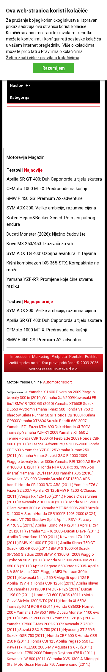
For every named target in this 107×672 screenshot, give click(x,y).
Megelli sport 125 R (72, 577)
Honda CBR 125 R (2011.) (54, 583)
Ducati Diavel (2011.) (81, 531)
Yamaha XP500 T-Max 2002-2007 (34, 624)
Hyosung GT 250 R (79, 629)
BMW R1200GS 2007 (36, 618)
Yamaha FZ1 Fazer (22, 426)
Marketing (40, 356)
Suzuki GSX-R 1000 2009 (66, 455)
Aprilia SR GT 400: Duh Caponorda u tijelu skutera (54, 179)
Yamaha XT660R (68, 403)
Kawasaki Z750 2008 (24, 653)
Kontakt (76, 356)
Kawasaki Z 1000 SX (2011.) (43, 502)
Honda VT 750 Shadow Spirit (31, 519)
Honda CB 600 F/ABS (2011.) (58, 595)
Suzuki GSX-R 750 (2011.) (41, 629)
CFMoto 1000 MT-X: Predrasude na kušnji (47, 188)
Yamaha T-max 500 (49, 409)
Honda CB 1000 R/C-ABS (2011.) (45, 485)
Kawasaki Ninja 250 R (37, 577)
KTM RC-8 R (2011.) (38, 606)
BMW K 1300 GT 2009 (62, 554)
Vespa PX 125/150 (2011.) (41, 496)
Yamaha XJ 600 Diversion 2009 (55, 392)
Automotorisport (57, 382)
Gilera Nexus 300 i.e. (24, 508)
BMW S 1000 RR (64, 548)
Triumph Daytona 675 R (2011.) (69, 653)
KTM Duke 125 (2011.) (62, 589)
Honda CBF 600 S (62, 635)
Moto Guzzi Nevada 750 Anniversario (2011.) (52, 664)
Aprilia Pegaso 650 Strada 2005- (59, 566)
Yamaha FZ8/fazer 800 (40, 473)
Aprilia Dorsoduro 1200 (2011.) (33, 537)
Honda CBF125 (42, 641)
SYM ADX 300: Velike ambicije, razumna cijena (51, 208)
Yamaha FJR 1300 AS (72, 461)
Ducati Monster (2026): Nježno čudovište (46, 234)
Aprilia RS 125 (44, 490)
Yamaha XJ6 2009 (58, 397)
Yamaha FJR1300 (28, 589)
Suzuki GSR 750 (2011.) (27, 635)
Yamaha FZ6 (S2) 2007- (75, 618)
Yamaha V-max (32, 455)
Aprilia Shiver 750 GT (77, 543)
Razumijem (54, 68)
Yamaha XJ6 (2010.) (77, 473)
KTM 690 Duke (51, 426)
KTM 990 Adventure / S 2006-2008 (58, 444)
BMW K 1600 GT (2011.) (39, 543)
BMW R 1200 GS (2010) (34, 403)
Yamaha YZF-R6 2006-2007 (64, 508)
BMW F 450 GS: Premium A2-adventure (45, 198)
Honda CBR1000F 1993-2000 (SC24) (66, 513)
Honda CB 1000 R (70, 415)
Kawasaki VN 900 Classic (28, 479)
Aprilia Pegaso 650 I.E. (75, 641)
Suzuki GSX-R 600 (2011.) (28, 548)
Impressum (20, 356)
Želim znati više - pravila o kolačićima (42, 57)
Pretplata (59, 356)
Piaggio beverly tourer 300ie (30, 461)
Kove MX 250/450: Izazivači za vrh (40, 243)
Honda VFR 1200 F (83, 502)
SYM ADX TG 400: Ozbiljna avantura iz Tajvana (51, 253)
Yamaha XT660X (32, 421)
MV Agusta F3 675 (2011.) (70, 647)
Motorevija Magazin (26, 157)
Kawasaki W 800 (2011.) (27, 659)
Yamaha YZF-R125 (40, 450)
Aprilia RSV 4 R (19, 583)
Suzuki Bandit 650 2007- (67, 421)
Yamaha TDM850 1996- (36, 612)
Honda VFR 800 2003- (63, 560)
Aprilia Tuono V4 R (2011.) (57, 525)
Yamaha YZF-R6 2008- (45, 531)
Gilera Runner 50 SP (37, 415)
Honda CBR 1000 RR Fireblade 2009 (49, 438)
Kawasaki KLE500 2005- (27, 647)
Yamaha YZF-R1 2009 (40, 432)
